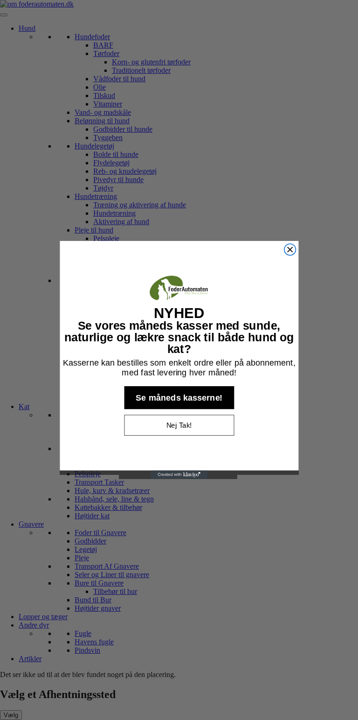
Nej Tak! (179, 425)
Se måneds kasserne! (179, 397)
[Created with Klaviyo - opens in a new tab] (179, 475)
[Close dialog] (290, 249)
